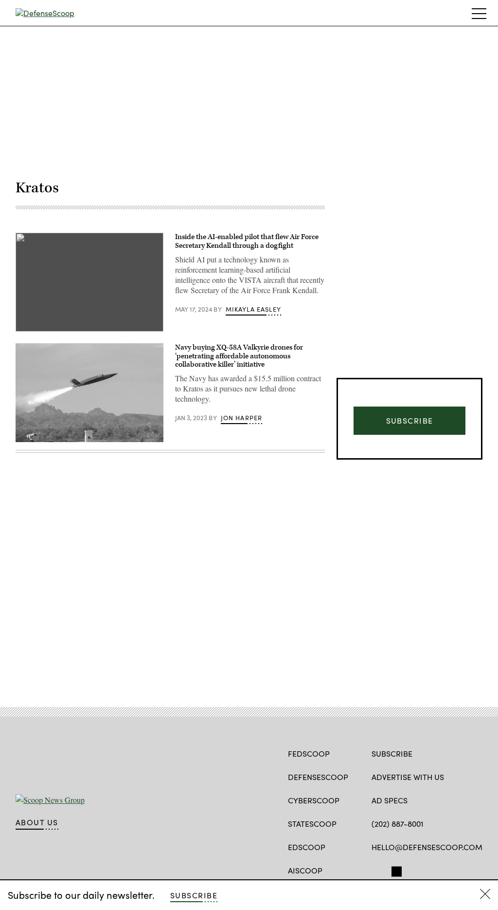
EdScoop (306, 847)
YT (430, 869)
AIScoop (305, 870)
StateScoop (312, 823)
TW (395, 869)
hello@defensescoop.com (427, 847)
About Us (37, 822)
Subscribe (193, 895)
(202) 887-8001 (398, 823)
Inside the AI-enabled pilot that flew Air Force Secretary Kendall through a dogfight (247, 241)
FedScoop (309, 753)
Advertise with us (408, 777)
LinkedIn (415, 869)
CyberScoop (313, 800)
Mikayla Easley (253, 309)
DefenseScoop (318, 777)
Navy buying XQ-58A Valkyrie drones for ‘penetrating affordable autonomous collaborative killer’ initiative (239, 356)
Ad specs (390, 800)
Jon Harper (242, 417)
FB (376, 869)
